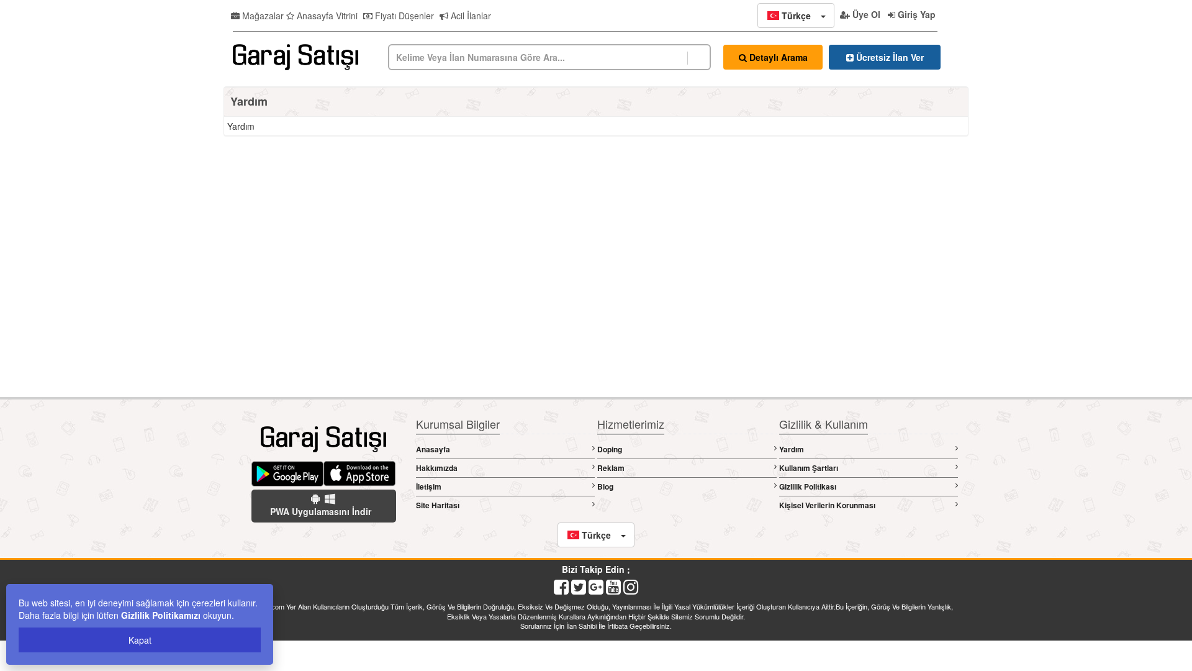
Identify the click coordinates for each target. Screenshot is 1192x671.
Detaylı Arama (777, 57)
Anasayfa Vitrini (326, 15)
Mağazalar (262, 15)
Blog (605, 486)
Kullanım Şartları (808, 467)
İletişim (428, 486)
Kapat (140, 640)
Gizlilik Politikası (807, 486)
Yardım (791, 449)
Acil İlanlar (469, 15)
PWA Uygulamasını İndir (320, 511)
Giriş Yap (915, 14)
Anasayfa (433, 449)
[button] (795, 15)
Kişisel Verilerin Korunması (827, 505)
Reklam (611, 467)
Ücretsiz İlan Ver (889, 57)
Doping (609, 449)
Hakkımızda (437, 467)
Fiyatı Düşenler (403, 15)
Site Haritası (437, 505)
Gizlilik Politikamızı (161, 615)
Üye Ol (865, 14)
